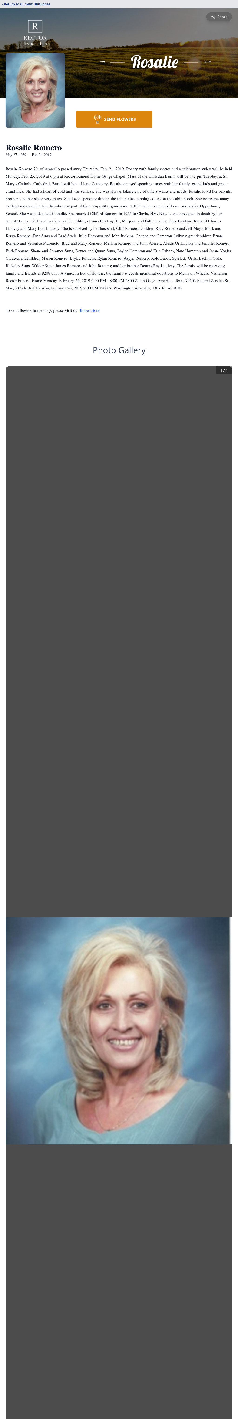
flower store (89, 310)
